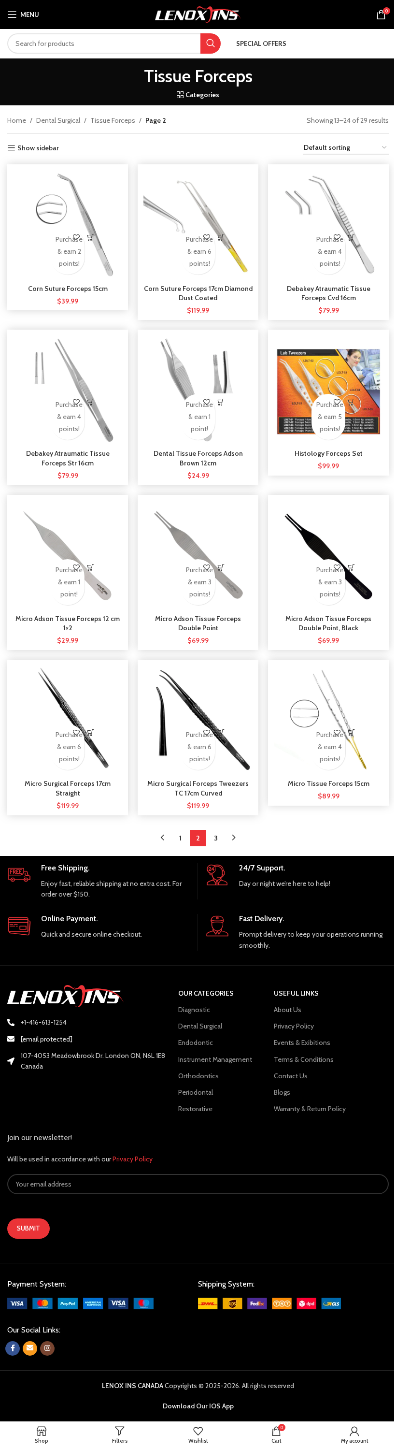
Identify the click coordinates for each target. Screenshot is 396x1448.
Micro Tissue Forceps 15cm (328, 783)
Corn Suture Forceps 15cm (68, 288)
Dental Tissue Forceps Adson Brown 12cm (198, 458)
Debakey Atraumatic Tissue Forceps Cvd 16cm (328, 293)
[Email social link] (30, 1348)
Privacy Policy (294, 1026)
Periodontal (195, 1092)
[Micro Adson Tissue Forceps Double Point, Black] (328, 555)
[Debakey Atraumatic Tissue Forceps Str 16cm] (67, 390)
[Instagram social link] (47, 1348)
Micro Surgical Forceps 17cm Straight (68, 788)
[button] (90, 237)
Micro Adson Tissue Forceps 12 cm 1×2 (67, 623)
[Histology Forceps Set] (328, 390)
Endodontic (195, 1042)
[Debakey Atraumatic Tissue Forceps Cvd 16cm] (328, 224)
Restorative (195, 1108)
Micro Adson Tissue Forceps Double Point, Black (328, 623)
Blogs (282, 1092)
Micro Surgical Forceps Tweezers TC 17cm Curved (198, 788)
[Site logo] (198, 13)
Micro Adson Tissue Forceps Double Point (198, 623)
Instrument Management (215, 1059)
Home (16, 120)
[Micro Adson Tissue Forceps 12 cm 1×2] (67, 555)
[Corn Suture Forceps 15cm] (67, 224)
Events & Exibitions (302, 1042)
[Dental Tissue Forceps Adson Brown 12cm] (198, 390)
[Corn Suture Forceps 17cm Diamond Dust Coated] (198, 224)
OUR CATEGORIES (206, 993)
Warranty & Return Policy (310, 1108)
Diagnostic (194, 1009)
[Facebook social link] (12, 1348)
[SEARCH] (210, 43)
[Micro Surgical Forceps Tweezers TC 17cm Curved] (198, 720)
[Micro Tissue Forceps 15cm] (328, 720)
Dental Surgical (58, 120)
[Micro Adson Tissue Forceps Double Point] (198, 555)
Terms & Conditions (304, 1059)
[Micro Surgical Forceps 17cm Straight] (67, 720)
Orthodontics (198, 1076)
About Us (287, 1009)
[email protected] (46, 1039)
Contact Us (291, 1076)
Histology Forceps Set (329, 453)
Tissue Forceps (112, 120)
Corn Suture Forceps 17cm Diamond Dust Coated (198, 293)
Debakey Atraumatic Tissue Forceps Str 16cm (68, 458)
